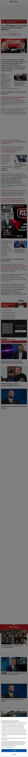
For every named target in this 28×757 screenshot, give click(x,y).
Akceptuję (14, 750)
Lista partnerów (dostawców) (7, 747)
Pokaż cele (14, 754)
